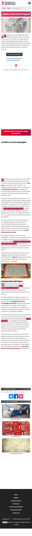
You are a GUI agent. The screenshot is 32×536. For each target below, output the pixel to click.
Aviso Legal (16, 504)
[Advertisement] (16, 161)
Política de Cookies (16, 510)
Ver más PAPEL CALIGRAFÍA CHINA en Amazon (16, 132)
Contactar (16, 513)
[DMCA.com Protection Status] (8, 522)
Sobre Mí (16, 498)
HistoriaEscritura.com (19, 519)
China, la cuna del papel (14, 58)
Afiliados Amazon (16, 501)
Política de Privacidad (16, 507)
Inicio (16, 494)
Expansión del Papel (13, 60)
